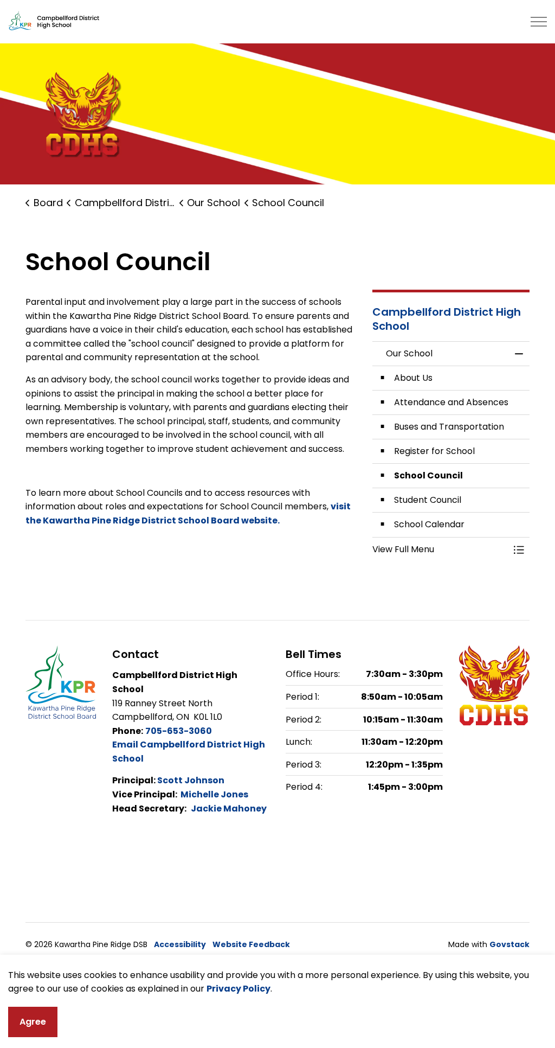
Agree (33, 1021)
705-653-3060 (178, 731)
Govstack (509, 944)
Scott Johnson (190, 780)
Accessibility (180, 944)
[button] (440, 549)
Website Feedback (251, 944)
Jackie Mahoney (229, 808)
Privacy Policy (238, 988)
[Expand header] (538, 21)
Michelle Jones (214, 794)
